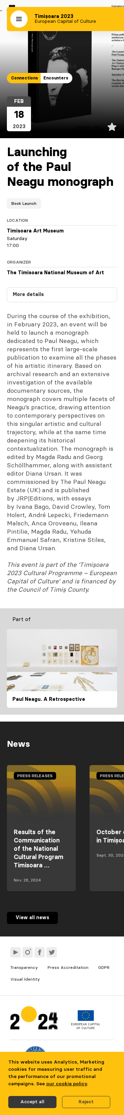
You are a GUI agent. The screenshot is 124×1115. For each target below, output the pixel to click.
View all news (32, 917)
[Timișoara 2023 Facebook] (39, 952)
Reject (86, 1101)
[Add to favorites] (112, 127)
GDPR (104, 967)
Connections (24, 78)
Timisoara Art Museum (35, 231)
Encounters (55, 78)
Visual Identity (25, 979)
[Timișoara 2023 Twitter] (51, 952)
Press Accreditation (68, 967)
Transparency (24, 967)
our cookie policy (66, 1083)
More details (28, 294)
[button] (19, 19)
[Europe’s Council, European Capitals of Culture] (85, 1027)
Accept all (32, 1101)
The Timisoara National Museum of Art (55, 272)
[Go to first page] (34, 1019)
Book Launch (24, 203)
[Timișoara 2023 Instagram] (27, 952)
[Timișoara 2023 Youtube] (15, 952)
